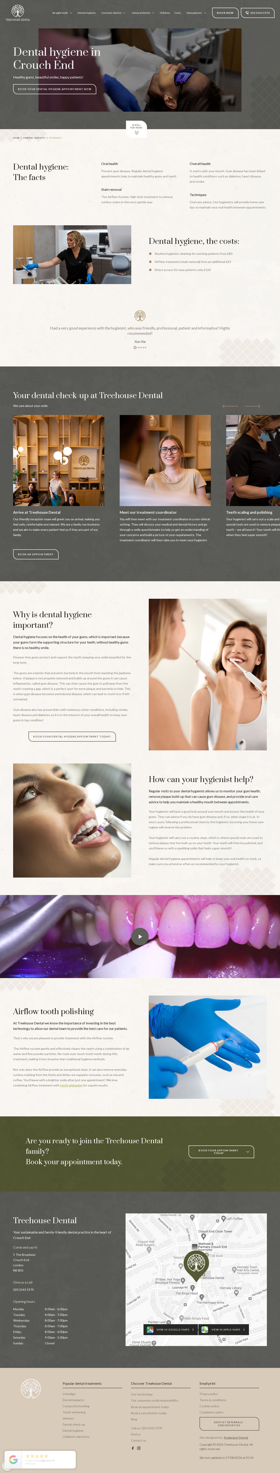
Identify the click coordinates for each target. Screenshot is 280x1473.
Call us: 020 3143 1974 (146, 1428)
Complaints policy (212, 1412)
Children (165, 12)
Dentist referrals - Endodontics (229, 1424)
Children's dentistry (76, 1436)
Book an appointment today (150, 1407)
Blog (134, 1419)
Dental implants (87, 12)
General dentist (141, 12)
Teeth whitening (74, 1412)
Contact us (138, 1440)
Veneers (68, 1418)
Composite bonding (76, 1406)
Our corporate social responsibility (154, 1400)
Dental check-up (74, 1424)
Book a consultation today (149, 1413)
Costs (177, 12)
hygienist (55, 138)
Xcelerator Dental (236, 1437)
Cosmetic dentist (111, 12)
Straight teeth (60, 12)
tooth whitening (71, 1085)
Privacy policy (209, 1394)
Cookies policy (209, 1406)
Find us (136, 1434)
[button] (62, 12)
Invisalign (69, 1394)
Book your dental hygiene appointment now (54, 89)
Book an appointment (36, 554)
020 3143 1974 (23, 1289)
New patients (194, 12)
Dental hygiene (73, 1430)
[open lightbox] (140, 936)
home (16, 138)
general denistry (34, 138)
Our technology (142, 1394)
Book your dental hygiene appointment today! (72, 736)
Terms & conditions (213, 1400)
